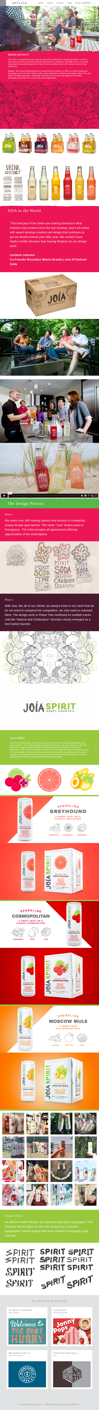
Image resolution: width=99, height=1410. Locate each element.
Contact (60, 3)
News (69, 3)
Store (78, 3)
